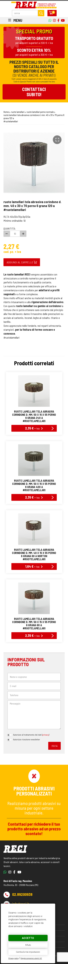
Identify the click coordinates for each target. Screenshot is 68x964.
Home (6, 111)
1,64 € (32, 566)
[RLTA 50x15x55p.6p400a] (34, 460)
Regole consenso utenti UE (31, 958)
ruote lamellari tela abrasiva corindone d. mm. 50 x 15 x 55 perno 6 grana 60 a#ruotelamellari (34, 623)
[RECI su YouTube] (57, 20)
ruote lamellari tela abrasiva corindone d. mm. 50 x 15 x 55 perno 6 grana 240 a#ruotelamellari (34, 416)
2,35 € (32, 428)
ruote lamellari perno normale (40, 111)
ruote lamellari (17, 111)
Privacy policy (13, 958)
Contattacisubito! (34, 91)
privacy (45, 734)
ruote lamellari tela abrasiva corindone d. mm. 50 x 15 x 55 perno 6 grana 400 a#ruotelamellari (34, 485)
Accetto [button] (28, 938)
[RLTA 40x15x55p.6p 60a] (34, 529)
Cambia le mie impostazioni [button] (28, 952)
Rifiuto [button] (28, 945)
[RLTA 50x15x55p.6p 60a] (34, 598)
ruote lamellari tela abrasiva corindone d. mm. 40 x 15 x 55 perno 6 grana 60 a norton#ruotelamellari (34, 554)
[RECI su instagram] (53, 20)
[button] (57, 139)
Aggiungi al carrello (20, 262)
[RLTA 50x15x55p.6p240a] (34, 391)
